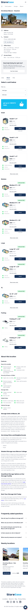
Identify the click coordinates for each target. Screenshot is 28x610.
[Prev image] (3, 21)
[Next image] (25, 21)
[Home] (1, 6)
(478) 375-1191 (12, 39)
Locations (5, 599)
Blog (16, 599)
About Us (11, 599)
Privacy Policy (22, 599)
